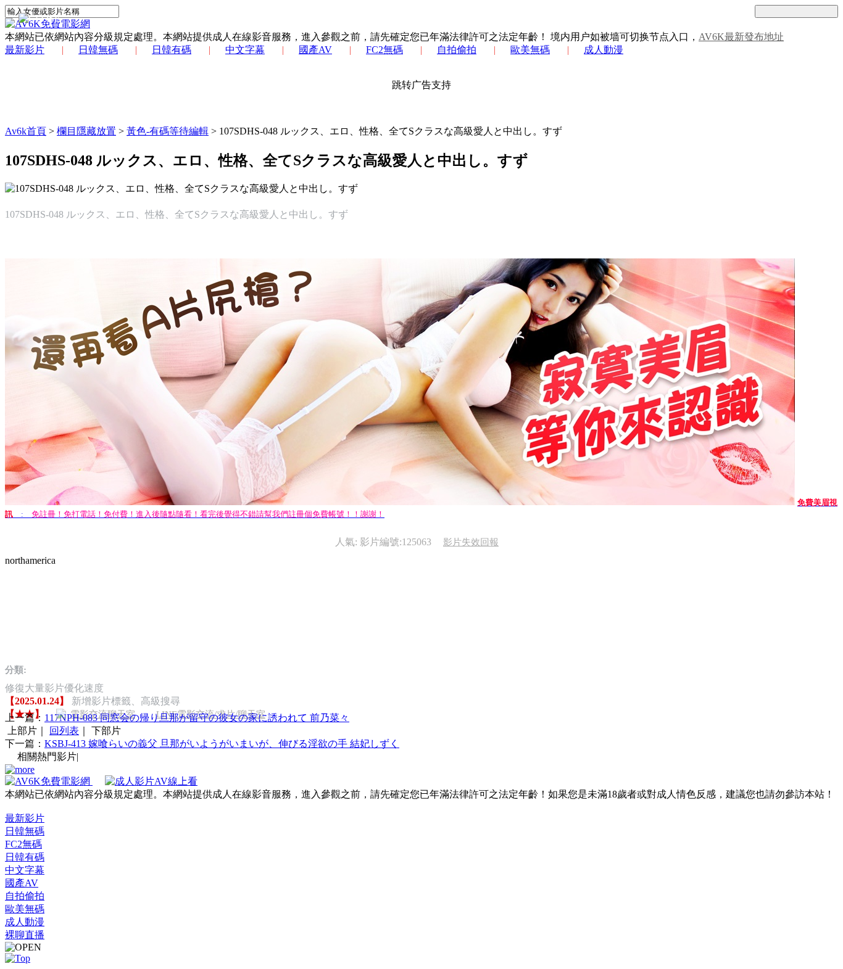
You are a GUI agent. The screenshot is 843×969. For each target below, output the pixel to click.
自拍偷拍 (456, 49)
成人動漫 (603, 49)
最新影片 (24, 49)
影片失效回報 (471, 542)
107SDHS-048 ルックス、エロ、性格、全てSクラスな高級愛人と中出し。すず (390, 131)
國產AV (315, 49)
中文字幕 (245, 49)
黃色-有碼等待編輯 (168, 131)
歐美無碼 (530, 49)
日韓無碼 (98, 49)
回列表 (64, 730)
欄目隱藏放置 (86, 131)
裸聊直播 (24, 935)
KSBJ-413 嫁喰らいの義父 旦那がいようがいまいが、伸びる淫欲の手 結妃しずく (221, 743)
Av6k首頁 (25, 131)
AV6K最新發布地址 (741, 36)
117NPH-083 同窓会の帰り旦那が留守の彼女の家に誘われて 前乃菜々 (196, 717)
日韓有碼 (171, 49)
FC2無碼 (384, 49)
